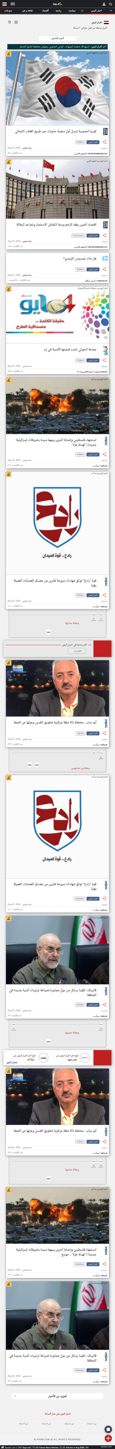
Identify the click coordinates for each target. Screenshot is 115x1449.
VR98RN (104, 366)
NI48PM (104, 905)
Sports (81, 733)
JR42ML (104, 1376)
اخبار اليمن (93, 142)
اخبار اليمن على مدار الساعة (57, 1414)
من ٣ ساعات (91, 1423)
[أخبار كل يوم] (57, 4)
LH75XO (104, 1011)
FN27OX (104, 460)
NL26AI (104, 1148)
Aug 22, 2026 (19, 148)
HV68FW (104, 148)
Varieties (80, 899)
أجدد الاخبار (58, 38)
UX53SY (104, 601)
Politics (80, 142)
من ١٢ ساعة (46, 1423)
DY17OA (104, 1270)
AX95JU (104, 275)
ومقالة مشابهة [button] (72, 623)
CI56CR (104, 242)
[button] (57, 615)
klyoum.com (106, 1447)
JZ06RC (104, 739)
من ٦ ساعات (69, 1423)
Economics (78, 236)
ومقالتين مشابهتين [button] (80, 768)
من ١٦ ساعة (23, 1423)
